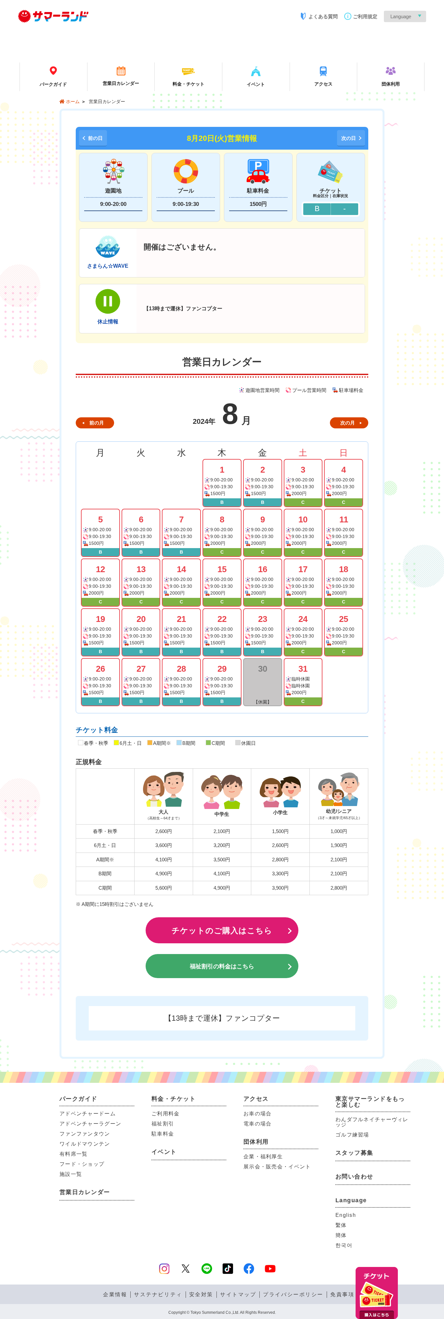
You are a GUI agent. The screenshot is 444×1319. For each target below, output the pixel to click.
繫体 (341, 1225)
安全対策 (201, 1294)
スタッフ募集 (354, 1153)
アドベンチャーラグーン (90, 1123)
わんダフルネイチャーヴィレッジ (372, 1122)
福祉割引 (162, 1123)
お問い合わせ (354, 1176)
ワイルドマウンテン (84, 1144)
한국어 (343, 1245)
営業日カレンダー (84, 1192)
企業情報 (115, 1294)
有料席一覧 (73, 1154)
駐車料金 (162, 1134)
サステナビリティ (158, 1294)
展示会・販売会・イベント (277, 1166)
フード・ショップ (81, 1164)
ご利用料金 (165, 1113)
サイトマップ (238, 1294)
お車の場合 (257, 1113)
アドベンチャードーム (87, 1113)
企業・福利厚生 (263, 1156)
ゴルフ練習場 (352, 1134)
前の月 (96, 422)
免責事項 (342, 1294)
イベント (164, 1152)
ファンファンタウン (84, 1134)
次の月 (347, 422)
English (345, 1215)
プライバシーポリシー (293, 1294)
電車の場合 (257, 1123)
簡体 (341, 1235)
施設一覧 (70, 1174)
